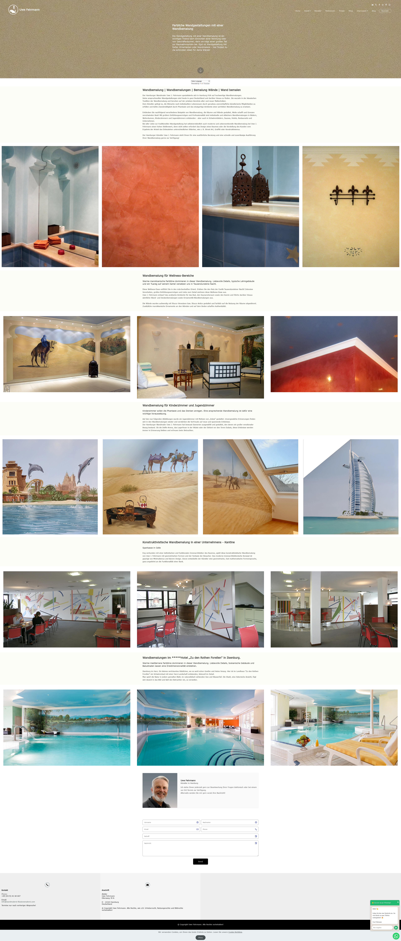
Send (200, 862)
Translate (207, 83)
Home (297, 11)
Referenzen (330, 11)
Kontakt (385, 11)
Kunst (306, 11)
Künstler (318, 11)
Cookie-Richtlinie (235, 932)
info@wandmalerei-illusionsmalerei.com (18, 902)
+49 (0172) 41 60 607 (11, 896)
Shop (351, 11)
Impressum (362, 11)
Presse (342, 11)
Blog (374, 11)
